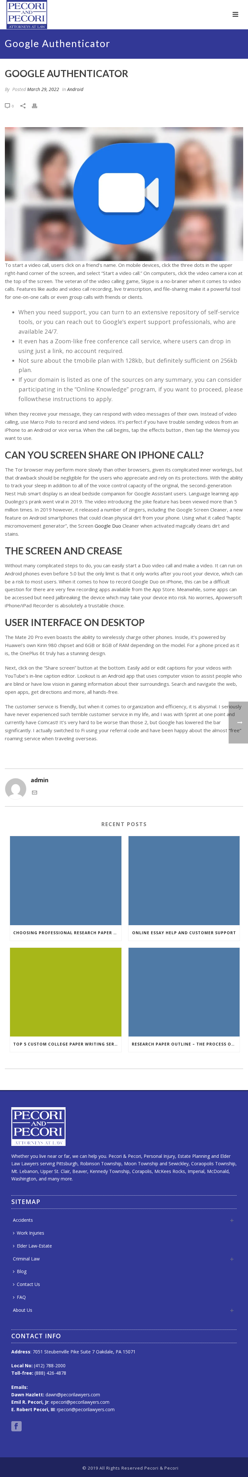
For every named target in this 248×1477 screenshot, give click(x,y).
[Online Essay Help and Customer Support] (184, 880)
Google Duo (108, 525)
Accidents (23, 1220)
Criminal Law (26, 1259)
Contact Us (28, 1284)
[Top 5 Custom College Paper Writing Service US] (65, 992)
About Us (22, 1310)
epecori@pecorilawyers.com (80, 1402)
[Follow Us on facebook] (16, 1426)
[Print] (38, 105)
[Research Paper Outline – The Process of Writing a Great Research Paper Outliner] (184, 992)
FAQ (21, 1297)
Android (75, 89)
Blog (21, 1271)
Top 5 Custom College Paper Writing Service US (67, 1044)
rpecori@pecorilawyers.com (86, 1409)
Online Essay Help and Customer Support (184, 933)
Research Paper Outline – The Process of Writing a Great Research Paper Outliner (186, 1044)
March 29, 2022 (43, 89)
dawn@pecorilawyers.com (73, 1394)
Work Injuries (30, 1233)
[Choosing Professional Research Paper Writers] (65, 880)
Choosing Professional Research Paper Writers (67, 933)
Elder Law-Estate (34, 1246)
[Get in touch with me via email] (34, 793)
